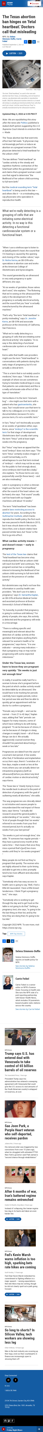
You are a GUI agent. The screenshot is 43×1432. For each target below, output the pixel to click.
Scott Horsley (9, 1272)
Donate (35, 3)
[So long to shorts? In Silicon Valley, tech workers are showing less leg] (20, 1313)
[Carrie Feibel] (7, 982)
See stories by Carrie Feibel (28, 1009)
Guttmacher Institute (12, 516)
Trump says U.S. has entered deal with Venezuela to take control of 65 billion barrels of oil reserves (20, 1061)
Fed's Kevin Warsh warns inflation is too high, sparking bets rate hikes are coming (20, 1261)
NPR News (8, 1050)
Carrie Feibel (22, 978)
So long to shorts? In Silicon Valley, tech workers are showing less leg (20, 1336)
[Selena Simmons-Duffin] (7, 955)
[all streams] (40, 1429)
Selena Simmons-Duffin (8, 37)
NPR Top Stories (16, 934)
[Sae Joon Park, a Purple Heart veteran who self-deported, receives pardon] (20, 1109)
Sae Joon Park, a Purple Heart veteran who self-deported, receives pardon (19, 1132)
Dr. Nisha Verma (9, 260)
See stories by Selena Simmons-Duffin (25, 967)
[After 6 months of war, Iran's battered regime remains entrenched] (20, 1174)
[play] (3, 1429)
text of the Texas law (16, 554)
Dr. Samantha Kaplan (28, 595)
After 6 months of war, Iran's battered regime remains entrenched (21, 1195)
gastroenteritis (25, 404)
